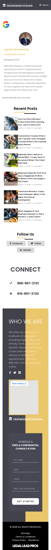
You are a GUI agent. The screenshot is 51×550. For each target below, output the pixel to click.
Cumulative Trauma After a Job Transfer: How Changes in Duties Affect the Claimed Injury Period (32, 140)
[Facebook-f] (10, 372)
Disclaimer (33, 540)
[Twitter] (14, 372)
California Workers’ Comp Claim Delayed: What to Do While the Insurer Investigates (31, 195)
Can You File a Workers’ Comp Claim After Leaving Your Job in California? (31, 122)
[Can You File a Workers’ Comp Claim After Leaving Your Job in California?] (11, 123)
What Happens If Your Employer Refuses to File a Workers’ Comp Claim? (31, 214)
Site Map (25, 533)
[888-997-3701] (10, 282)
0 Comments (37, 128)
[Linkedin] (19, 372)
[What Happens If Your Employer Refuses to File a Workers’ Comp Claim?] (11, 215)
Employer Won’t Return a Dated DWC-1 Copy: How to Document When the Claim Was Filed (31, 158)
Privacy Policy (19, 540)
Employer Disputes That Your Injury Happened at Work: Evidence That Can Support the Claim (32, 177)
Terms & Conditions (25, 536)
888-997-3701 (28, 283)
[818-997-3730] (10, 294)
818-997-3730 (28, 293)
